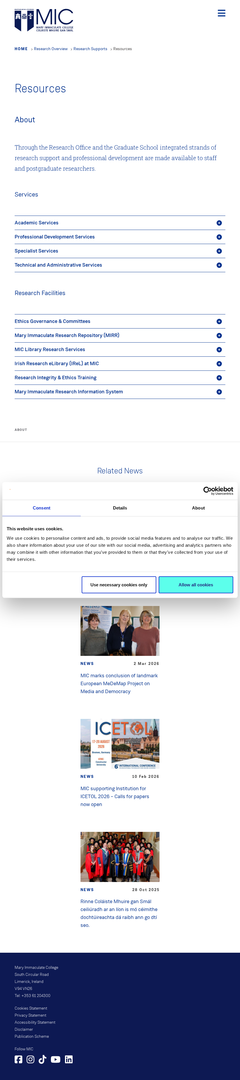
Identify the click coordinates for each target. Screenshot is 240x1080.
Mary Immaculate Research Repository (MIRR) (67, 335)
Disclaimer (24, 1029)
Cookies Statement (31, 1008)
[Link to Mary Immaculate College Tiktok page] (42, 1060)
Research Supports (90, 48)
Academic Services (37, 222)
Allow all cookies (196, 584)
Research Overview (51, 48)
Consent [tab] (41, 507)
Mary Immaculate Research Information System (69, 391)
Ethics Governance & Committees (52, 321)
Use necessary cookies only (118, 584)
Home (21, 48)
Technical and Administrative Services (58, 264)
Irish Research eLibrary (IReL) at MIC (57, 363)
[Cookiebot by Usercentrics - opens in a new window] (207, 491)
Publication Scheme (32, 1037)
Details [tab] (120, 507)
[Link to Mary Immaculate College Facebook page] (18, 1060)
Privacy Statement (30, 1015)
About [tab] (198, 507)
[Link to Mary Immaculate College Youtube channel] (56, 1060)
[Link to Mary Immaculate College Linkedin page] (69, 1060)
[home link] (44, 19)
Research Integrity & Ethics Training (55, 377)
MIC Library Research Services (50, 349)
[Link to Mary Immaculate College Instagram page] (30, 1060)
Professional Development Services (55, 236)
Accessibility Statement (35, 1022)
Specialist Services (36, 250)
